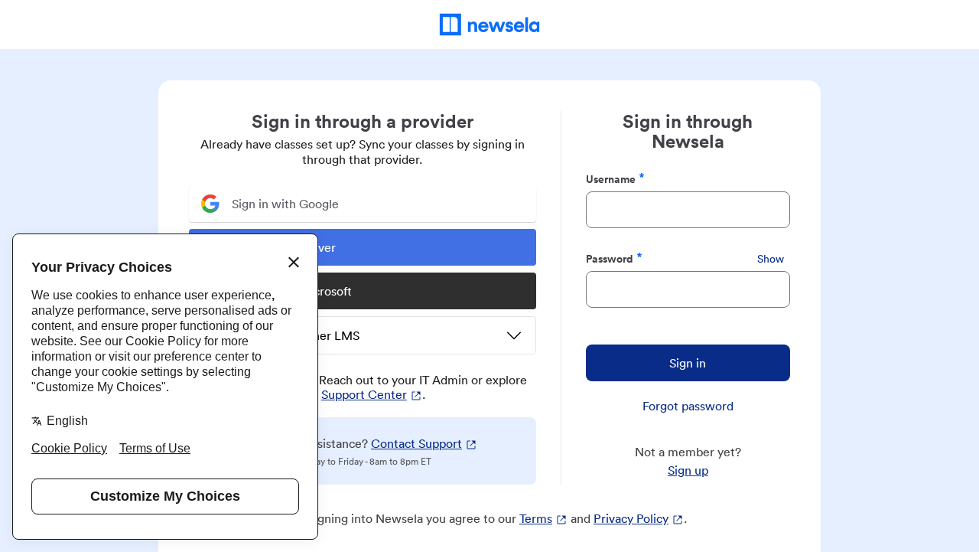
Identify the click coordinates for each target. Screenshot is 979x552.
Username (611, 178)
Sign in (687, 363)
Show (770, 259)
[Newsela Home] (490, 24)
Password (609, 258)
